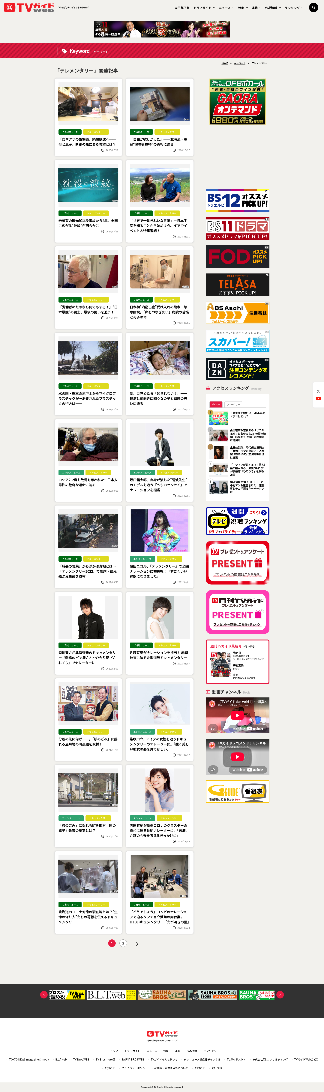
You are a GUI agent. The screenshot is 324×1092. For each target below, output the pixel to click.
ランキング (292, 7)
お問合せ (200, 1068)
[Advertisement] (237, 157)
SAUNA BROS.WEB (133, 1059)
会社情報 (217, 1068)
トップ (114, 1050)
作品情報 (271, 7)
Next (280, 994)
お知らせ (110, 1068)
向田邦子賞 (182, 7)
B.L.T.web (61, 1059)
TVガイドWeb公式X (306, 1059)
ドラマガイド (202, 7)
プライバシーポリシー (135, 1068)
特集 (241, 7)
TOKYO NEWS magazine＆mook (29, 1059)
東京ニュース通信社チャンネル (202, 1059)
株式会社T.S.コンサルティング (270, 1059)
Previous (44, 994)
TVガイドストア (236, 1059)
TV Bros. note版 (105, 1059)
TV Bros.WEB (81, 1059)
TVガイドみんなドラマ (164, 1059)
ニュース (225, 7)
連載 (255, 7)
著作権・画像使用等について (171, 1068)
